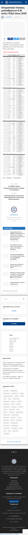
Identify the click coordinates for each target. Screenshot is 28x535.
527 (18, 279)
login (7, 291)
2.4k (18, 241)
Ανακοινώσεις (7, 393)
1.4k (18, 269)
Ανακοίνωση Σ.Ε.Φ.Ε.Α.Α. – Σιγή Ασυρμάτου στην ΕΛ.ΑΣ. (17, 266)
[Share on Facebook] (10, 39)
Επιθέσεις (18, 404)
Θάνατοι (5, 409)
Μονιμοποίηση (7, 414)
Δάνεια (9, 398)
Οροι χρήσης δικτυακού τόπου (14, 486)
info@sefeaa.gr (15, 516)
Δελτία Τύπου (16, 398)
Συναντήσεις (6, 425)
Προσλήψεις (19, 420)
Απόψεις (22, 393)
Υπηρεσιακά (15, 430)
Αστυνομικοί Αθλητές (8, 396)
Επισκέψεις (14, 406)
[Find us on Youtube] (13, 311)
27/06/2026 (13, 241)
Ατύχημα (17, 396)
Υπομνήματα (6, 433)
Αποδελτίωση (15, 393)
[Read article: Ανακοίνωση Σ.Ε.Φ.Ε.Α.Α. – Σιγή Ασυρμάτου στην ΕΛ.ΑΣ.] (6, 266)
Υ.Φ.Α (5, 430)
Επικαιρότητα (6, 406)
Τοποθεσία (14, 507)
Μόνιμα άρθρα (17, 177)
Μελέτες (5, 412)
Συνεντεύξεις (6, 428)
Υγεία (9, 430)
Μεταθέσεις (9, 177)
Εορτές (12, 404)
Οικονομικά (6, 420)
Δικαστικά (19, 401)
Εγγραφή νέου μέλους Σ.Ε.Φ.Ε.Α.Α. (14, 489)
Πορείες (12, 420)
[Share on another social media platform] (22, 39)
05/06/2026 (13, 251)
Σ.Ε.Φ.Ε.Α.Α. (9, 17)
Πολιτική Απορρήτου (14, 484)
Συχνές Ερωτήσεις (14, 482)
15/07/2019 (17, 17)
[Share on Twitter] (16, 39)
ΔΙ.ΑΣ (5, 398)
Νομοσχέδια (6, 417)
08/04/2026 (13, 279)
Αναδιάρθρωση (14, 390)
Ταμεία (20, 428)
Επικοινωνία (14, 480)
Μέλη (18, 409)
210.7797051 (19, 518)
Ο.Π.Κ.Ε (19, 417)
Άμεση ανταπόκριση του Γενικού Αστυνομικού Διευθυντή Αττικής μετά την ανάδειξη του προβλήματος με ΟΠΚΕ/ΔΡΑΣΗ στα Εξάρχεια (14, 364)
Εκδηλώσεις (6, 404)
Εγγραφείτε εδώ (14, 501)
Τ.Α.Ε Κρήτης (14, 428)
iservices (17, 530)
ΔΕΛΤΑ (22, 396)
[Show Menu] (2, 2)
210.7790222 (11, 518)
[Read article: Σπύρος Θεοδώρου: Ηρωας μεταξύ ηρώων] (6, 284)
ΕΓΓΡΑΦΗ (14, 323)
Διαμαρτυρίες (6, 401)
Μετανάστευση (19, 412)
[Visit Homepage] (14, 2)
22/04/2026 (13, 261)
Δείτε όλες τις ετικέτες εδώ (14, 441)
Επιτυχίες (21, 406)
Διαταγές (13, 401)
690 (18, 251)
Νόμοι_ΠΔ (13, 417)
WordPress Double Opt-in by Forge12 (9, 534)
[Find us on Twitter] (15, 311)
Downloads (6, 390)
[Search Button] (26, 2)
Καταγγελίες (12, 409)
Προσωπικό (6, 422)
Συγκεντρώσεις (14, 422)
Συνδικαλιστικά (14, 425)
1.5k (18, 261)
